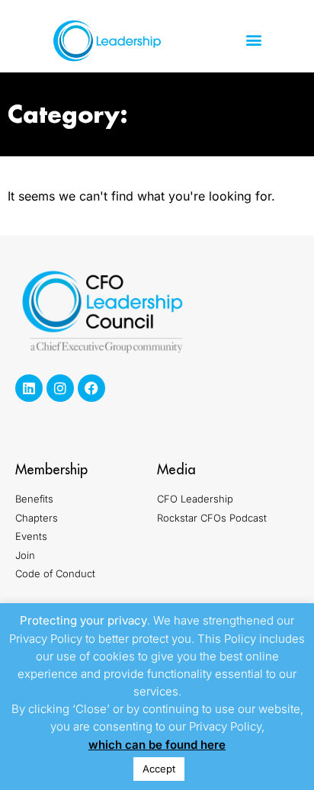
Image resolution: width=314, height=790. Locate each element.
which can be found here (157, 744)
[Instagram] (60, 388)
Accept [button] (159, 769)
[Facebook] (91, 388)
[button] (253, 40)
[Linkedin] (29, 388)
